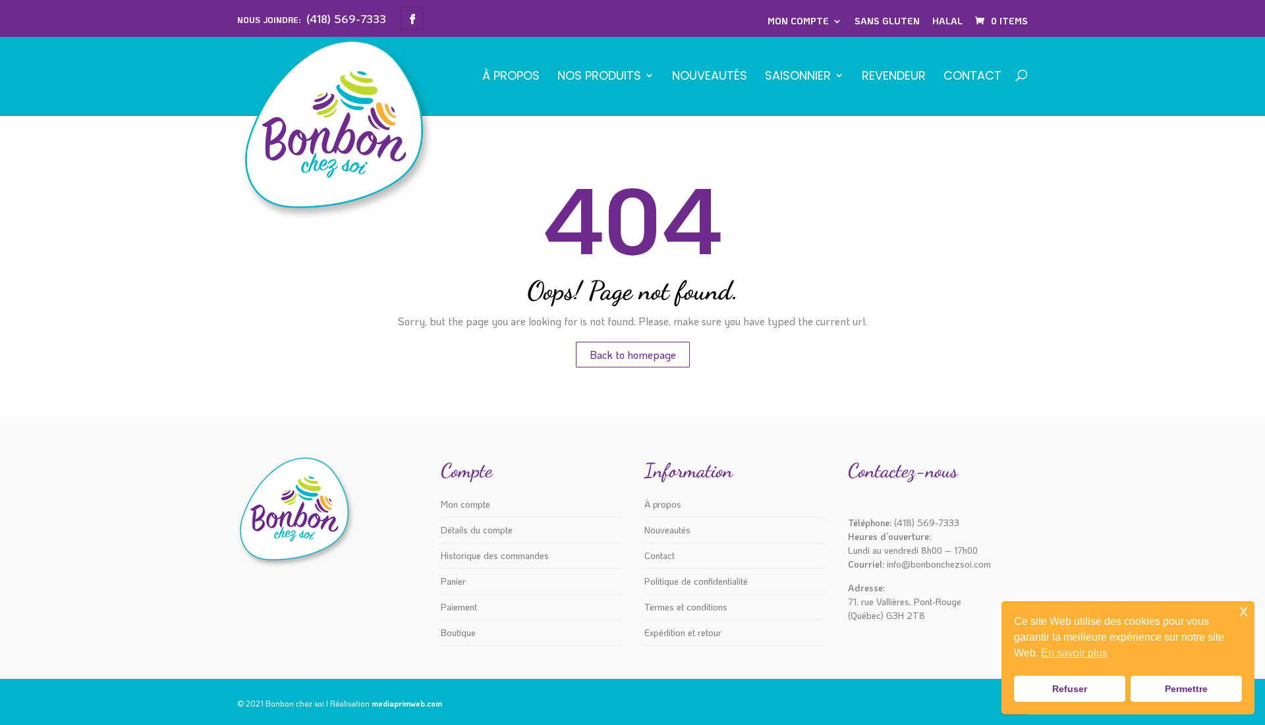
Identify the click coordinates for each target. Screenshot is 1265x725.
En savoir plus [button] (1074, 652)
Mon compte (798, 20)
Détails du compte (477, 530)
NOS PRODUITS (599, 77)
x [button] (1243, 610)
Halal (947, 20)
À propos (511, 77)
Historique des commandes (495, 555)
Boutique (458, 632)
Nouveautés (709, 77)
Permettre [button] (1186, 689)
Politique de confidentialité (696, 581)
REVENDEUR (894, 77)
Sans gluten (887, 20)
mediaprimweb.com (407, 703)
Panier (453, 581)
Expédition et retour (682, 632)
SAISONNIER (798, 77)
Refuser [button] (1069, 689)
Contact (972, 77)
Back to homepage (633, 355)
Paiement (459, 607)
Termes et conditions (685, 607)
